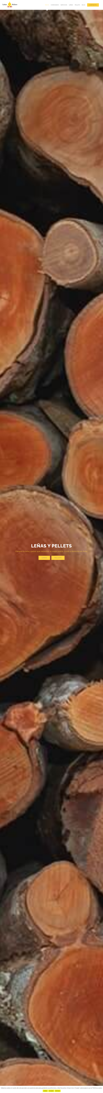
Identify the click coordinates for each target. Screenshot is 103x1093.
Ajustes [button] (45, 1090)
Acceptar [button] (51, 1090)
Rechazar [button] (57, 1090)
